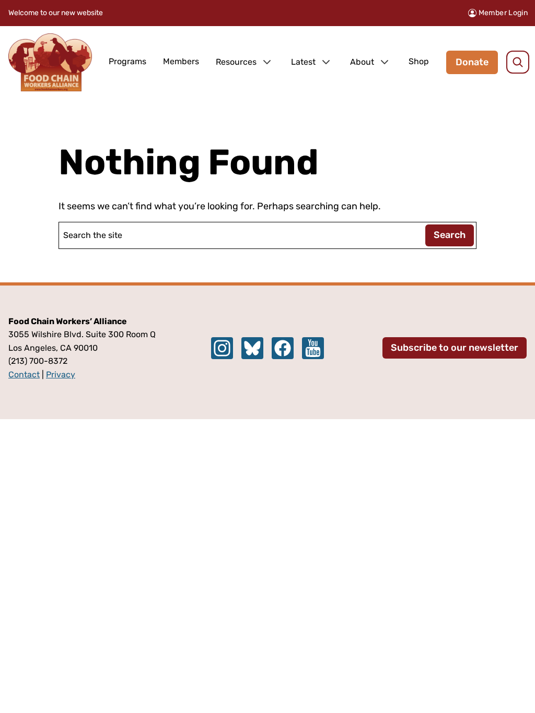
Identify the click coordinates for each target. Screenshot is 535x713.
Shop (419, 61)
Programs (127, 61)
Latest (303, 62)
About (362, 62)
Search (450, 235)
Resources (236, 62)
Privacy (60, 374)
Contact (24, 374)
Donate (472, 62)
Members (181, 61)
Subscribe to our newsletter (454, 347)
